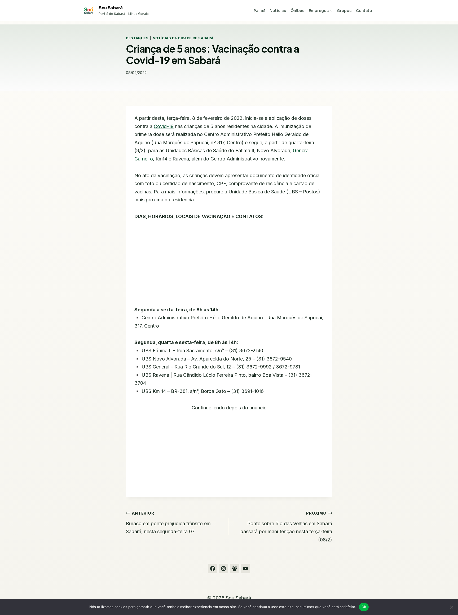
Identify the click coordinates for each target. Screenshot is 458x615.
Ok (364, 607)
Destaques (137, 38)
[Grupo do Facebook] (234, 568)
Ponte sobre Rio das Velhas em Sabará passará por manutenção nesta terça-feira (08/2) (286, 526)
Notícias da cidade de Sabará (183, 38)
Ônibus (297, 10)
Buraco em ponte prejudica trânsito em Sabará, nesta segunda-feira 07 (168, 522)
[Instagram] (223, 568)
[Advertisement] (229, 266)
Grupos (344, 10)
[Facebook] (212, 568)
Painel (259, 10)
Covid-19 (164, 126)
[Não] (451, 607)
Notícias (278, 10)
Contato (364, 10)
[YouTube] (245, 568)
